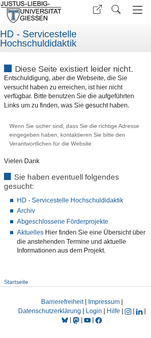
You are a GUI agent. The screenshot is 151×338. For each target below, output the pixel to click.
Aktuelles (30, 232)
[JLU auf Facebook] (98, 319)
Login (94, 311)
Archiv (26, 210)
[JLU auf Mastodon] (77, 319)
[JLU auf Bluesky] (66, 319)
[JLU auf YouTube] (87, 319)
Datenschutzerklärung (49, 311)
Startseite (16, 282)
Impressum (104, 301)
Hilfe (113, 311)
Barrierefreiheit (62, 301)
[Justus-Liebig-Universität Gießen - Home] (36, 12)
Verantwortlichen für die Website (50, 144)
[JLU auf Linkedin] (140, 311)
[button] (97, 9)
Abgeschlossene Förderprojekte (62, 221)
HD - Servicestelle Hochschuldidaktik (38, 39)
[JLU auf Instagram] (129, 311)
